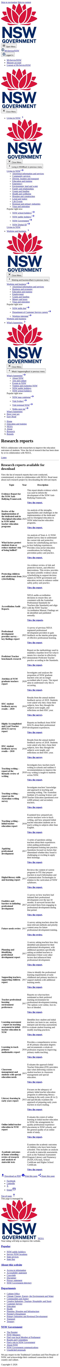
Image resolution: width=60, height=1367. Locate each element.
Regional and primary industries (26, 204)
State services (13, 1257)
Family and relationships (23, 189)
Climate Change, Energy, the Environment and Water (30, 1296)
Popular (5, 1246)
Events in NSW (19, 383)
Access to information (16, 1270)
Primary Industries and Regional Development (27, 1316)
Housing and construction (23, 196)
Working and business (18, 284)
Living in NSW (15, 171)
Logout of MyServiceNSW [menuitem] (19, 65)
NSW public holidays (21, 388)
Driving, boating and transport (25, 178)
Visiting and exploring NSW (24, 386)
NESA (41, 1238)
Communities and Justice (18, 1299)
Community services (21, 176)
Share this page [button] (46, 1176)
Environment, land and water (25, 186)
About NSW (17, 378)
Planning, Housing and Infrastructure (23, 1311)
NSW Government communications (22, 1347)
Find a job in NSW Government (21, 1342)
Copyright (11, 1275)
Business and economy (22, 289)
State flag (11, 1259)
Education (11, 1306)
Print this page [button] (29, 1176)
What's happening (16, 375)
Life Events (17, 201)
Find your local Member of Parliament (23, 1337)
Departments (8, 1288)
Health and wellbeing (21, 194)
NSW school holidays (22, 391)
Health (10, 1309)
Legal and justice (19, 199)
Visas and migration (21, 206)
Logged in (9, 55)
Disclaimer (11, 1278)
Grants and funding (20, 191)
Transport (11, 1319)
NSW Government (11, 1326)
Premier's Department (16, 1314)
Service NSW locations (17, 1254)
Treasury (10, 1321)
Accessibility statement (17, 1273)
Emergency (17, 184)
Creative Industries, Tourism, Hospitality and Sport (29, 1301)
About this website (11, 1264)
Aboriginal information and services (28, 173)
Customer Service (14, 1304)
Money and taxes (19, 299)
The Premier (12, 1332)
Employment (18, 294)
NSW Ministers (13, 1335)
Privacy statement (14, 1280)
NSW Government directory (19, 1283)
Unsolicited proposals (16, 1350)
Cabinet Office (13, 1294)
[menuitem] (14, 60)
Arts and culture (19, 380)
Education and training (22, 181)
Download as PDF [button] (11, 1176)
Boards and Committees (17, 1340)
